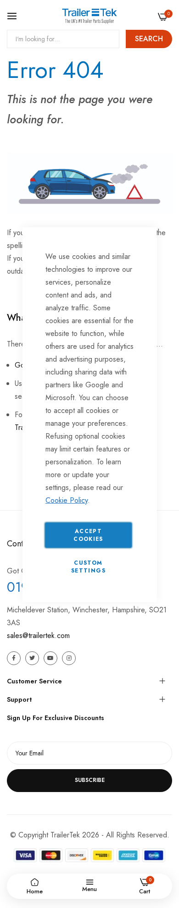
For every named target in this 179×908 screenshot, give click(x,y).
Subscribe (90, 780)
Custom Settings (88, 566)
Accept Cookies (88, 535)
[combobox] (63, 39)
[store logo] (89, 16)
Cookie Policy (66, 500)
